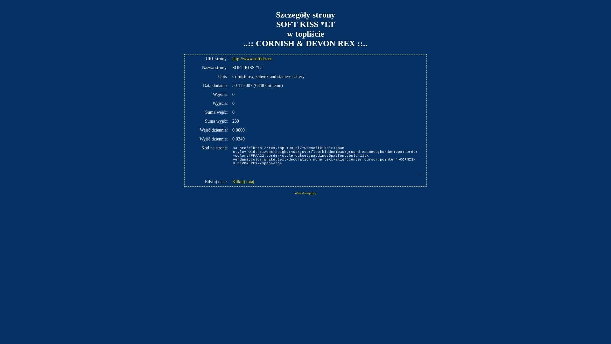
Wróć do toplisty (305, 193)
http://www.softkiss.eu (252, 58)
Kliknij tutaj (243, 181)
